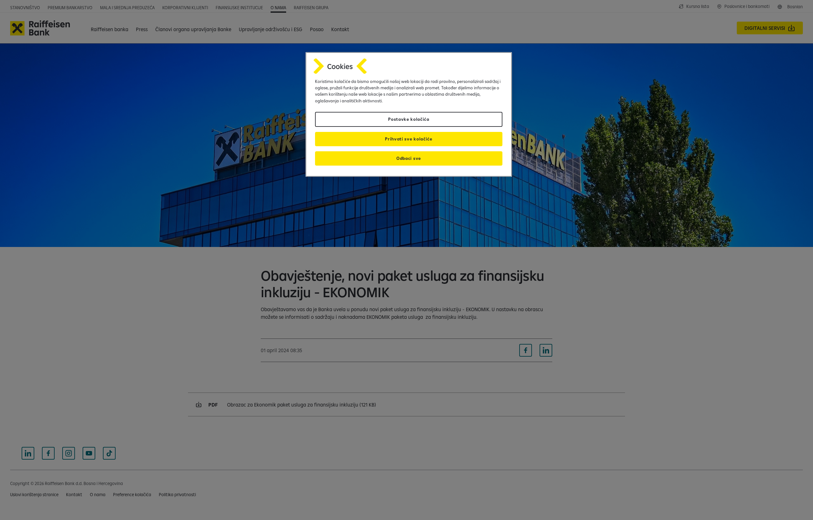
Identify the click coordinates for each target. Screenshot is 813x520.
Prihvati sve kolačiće (408, 139)
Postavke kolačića (408, 119)
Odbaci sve (408, 158)
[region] (409, 114)
